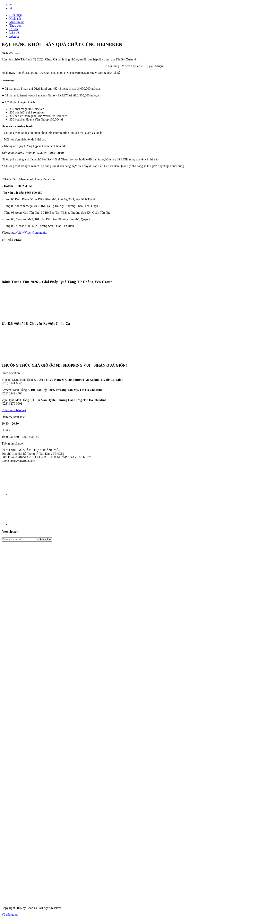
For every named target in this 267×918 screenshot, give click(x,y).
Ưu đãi (13, 29)
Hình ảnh (15, 18)
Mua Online (16, 22)
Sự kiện (14, 36)
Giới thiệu (15, 15)
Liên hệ (14, 32)
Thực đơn (15, 25)
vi (10, 8)
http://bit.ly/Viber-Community (29, 232)
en (10, 4)
